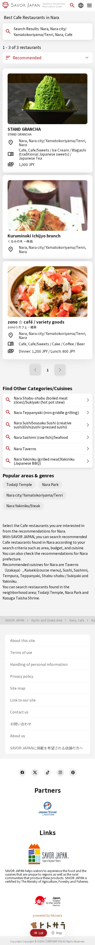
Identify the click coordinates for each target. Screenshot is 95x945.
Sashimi (80, 570)
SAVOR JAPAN (15, 620)
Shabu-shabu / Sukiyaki (61, 575)
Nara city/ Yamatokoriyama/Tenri (34, 495)
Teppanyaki (30, 575)
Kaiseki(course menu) (42, 570)
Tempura (10, 575)
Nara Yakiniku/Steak (23, 505)
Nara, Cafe (77, 620)
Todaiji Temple (19, 484)
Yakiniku (9, 581)
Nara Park (50, 484)
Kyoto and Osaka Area (47, 620)
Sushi (67, 570)
